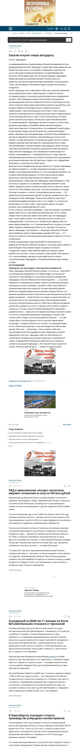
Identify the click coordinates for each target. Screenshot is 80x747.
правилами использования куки (38, 40)
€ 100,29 (21, 33)
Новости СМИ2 (15, 385)
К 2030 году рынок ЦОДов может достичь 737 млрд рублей (30, 442)
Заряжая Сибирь (31, 598)
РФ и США (48, 33)
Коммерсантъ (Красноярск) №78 (20, 381)
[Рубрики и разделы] (69, 28)
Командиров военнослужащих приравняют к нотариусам (26, 436)
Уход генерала (16, 429)
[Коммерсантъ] (10, 28)
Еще (10, 446)
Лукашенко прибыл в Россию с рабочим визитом (24, 439)
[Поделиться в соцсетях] (69, 486)
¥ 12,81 (28, 33)
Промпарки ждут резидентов (37, 412)
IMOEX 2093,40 (36, 33)
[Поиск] (65, 28)
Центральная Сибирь (15, 46)
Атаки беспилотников (61, 33)
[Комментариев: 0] (15, 51)
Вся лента (67, 424)
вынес (53, 656)
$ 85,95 (15, 33)
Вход (61, 29)
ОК (69, 40)
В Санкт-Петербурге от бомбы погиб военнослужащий (25, 433)
